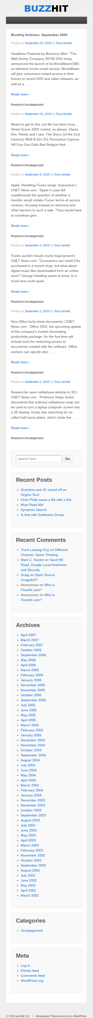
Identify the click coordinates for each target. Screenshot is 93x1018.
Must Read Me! (32, 505)
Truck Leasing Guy (35, 550)
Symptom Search (34, 510)
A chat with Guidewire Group (42, 515)
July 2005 (28, 705)
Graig (25, 575)
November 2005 (33, 690)
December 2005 (33, 685)
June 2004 (29, 770)
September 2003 (33, 815)
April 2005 (28, 720)
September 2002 (33, 865)
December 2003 (33, 800)
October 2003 (31, 810)
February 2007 (32, 645)
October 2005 (31, 695)
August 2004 (30, 760)
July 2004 (28, 765)
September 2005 (33, 700)
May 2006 (28, 660)
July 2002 (28, 875)
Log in (25, 965)
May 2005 (28, 715)
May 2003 (28, 835)
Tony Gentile (64, 43)
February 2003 (32, 850)
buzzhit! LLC (23, 1016)
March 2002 (30, 895)
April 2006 (28, 665)
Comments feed (33, 975)
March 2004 (30, 785)
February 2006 (32, 675)
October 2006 (31, 650)
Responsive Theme (47, 1016)
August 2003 (30, 820)
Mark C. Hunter (32, 560)
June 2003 (29, 830)
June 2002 (29, 880)
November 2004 (33, 745)
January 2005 (31, 735)
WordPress (80, 1016)
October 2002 (31, 860)
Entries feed (30, 970)
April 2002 (28, 890)
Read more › (20, 94)
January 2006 (31, 680)
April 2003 (28, 840)
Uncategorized (33, 104)
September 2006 (33, 655)
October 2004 (31, 750)
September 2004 (33, 755)
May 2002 (28, 885)
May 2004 (28, 775)
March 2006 (30, 670)
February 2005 (32, 730)
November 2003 (33, 805)
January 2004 (31, 795)
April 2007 (28, 635)
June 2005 (29, 710)
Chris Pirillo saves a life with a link (46, 500)
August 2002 (30, 870)
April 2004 (28, 780)
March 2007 (30, 640)
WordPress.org (32, 980)
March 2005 (30, 725)
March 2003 (30, 845)
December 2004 (33, 740)
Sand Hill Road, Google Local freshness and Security (44, 565)
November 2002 (33, 855)
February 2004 (32, 790)
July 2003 (28, 825)
